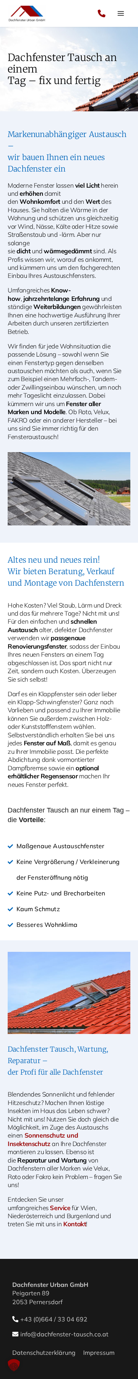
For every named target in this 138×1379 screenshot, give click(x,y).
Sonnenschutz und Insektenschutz (43, 1139)
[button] (14, 1365)
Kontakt (74, 1224)
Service (60, 1208)
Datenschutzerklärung (44, 1352)
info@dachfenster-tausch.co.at (64, 1334)
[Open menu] (120, 13)
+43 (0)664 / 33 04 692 (53, 1319)
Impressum (99, 1352)
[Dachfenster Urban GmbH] (27, 13)
